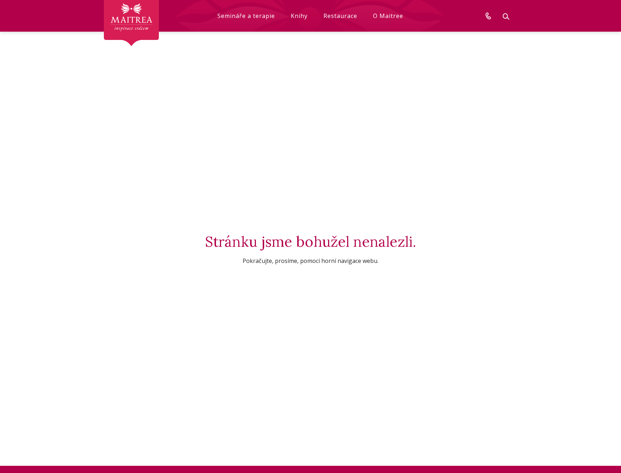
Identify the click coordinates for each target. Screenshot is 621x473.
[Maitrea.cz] (131, 23)
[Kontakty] (488, 16)
